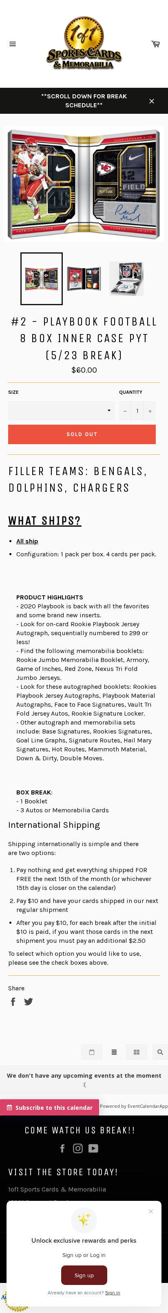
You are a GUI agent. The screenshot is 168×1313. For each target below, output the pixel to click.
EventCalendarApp (148, 1106)
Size (13, 392)
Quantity (130, 392)
